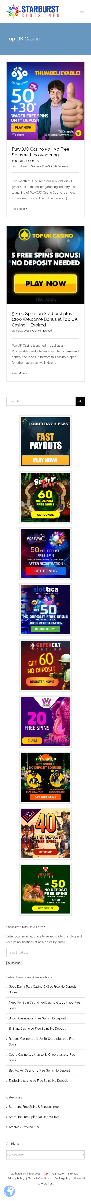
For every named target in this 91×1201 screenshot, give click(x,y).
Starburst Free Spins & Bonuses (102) (34, 1106)
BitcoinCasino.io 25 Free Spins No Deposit (37, 1018)
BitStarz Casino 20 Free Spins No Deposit (37, 1028)
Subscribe (14, 963)
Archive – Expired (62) (24, 1127)
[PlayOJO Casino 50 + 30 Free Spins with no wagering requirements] (45, 101)
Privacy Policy (16, 1178)
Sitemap (73, 1173)
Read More (18, 208)
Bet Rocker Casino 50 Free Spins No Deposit (39, 1070)
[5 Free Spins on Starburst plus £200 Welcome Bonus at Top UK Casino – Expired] (45, 265)
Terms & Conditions (39, 1178)
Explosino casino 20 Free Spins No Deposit (38, 1080)
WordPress (47, 1183)
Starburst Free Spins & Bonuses (49, 166)
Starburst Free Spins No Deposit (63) (34, 1117)
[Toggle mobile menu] (82, 13)
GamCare (58, 1173)
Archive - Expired (42, 330)
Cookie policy (62, 1178)
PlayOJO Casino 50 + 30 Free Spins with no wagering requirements (40, 154)
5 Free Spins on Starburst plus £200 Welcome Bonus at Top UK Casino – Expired (45, 319)
